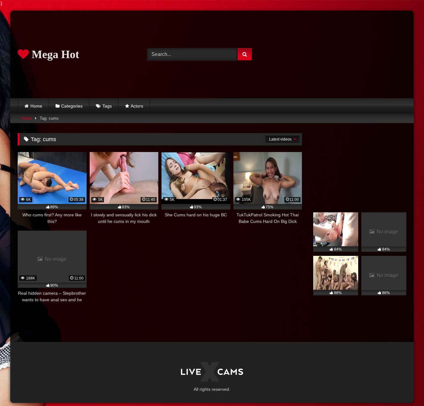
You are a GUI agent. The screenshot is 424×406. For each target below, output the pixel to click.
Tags (107, 106)
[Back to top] (405, 389)
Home (36, 106)
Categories (72, 106)
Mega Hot (54, 54)
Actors (137, 106)
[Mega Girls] (212, 372)
